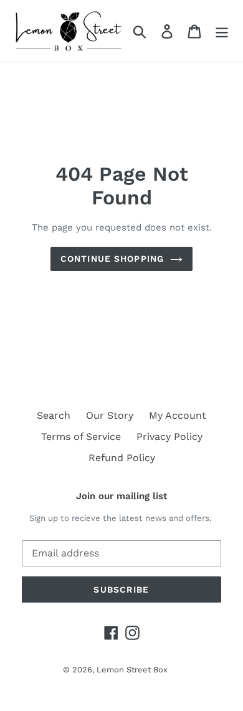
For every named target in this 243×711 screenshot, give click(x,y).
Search (53, 415)
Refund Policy (121, 458)
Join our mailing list (121, 496)
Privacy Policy (169, 436)
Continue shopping (112, 259)
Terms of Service (81, 436)
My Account (177, 415)
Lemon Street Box (132, 669)
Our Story (109, 415)
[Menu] (222, 31)
